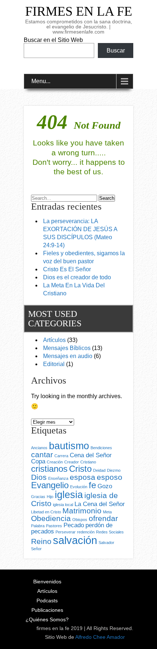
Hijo (50, 496)
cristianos (49, 469)
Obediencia (51, 518)
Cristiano (88, 462)
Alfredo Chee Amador (100, 637)
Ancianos (39, 448)
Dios (39, 477)
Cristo (80, 469)
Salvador (106, 542)
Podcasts (47, 600)
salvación (75, 540)
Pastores (54, 526)
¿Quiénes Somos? (47, 619)
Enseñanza (58, 478)
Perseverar (65, 532)
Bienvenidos (47, 581)
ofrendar (103, 518)
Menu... (40, 81)
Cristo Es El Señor (67, 269)
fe (92, 485)
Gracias (38, 496)
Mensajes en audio (67, 356)
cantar (42, 454)
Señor (36, 549)
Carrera (61, 456)
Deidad (99, 470)
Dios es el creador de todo (77, 277)
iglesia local (63, 504)
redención (86, 532)
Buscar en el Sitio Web (53, 40)
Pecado (74, 525)
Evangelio (50, 485)
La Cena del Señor (99, 504)
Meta (107, 512)
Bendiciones (101, 448)
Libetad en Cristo (46, 512)
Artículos (54, 340)
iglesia (69, 494)
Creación (55, 462)
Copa (38, 461)
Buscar (116, 50)
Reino (41, 541)
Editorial (54, 364)
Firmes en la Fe (78, 11)
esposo (109, 477)
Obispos (79, 519)
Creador (71, 462)
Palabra (38, 526)
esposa (82, 477)
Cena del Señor (91, 455)
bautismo (69, 445)
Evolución (78, 487)
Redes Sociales (110, 532)
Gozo (104, 486)
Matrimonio (82, 510)
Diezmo (113, 470)
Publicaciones (47, 610)
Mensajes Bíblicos (67, 348)
